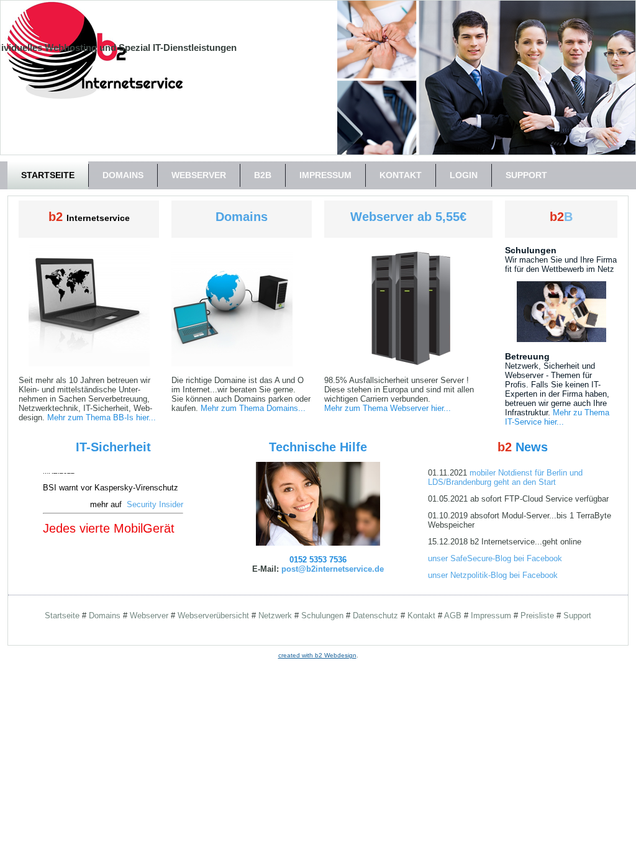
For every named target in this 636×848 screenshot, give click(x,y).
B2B (262, 175)
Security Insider (155, 496)
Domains (122, 175)
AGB (452, 615)
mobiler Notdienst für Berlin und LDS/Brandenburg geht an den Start (505, 477)
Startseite (48, 175)
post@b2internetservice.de (332, 569)
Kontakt (400, 175)
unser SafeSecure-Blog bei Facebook (495, 558)
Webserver (198, 175)
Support (526, 175)
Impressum (325, 175)
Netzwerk (275, 615)
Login (464, 175)
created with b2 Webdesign (317, 655)
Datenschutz (375, 615)
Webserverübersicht (213, 615)
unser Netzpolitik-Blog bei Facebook (493, 575)
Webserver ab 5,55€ (408, 216)
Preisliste (537, 615)
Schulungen (322, 615)
